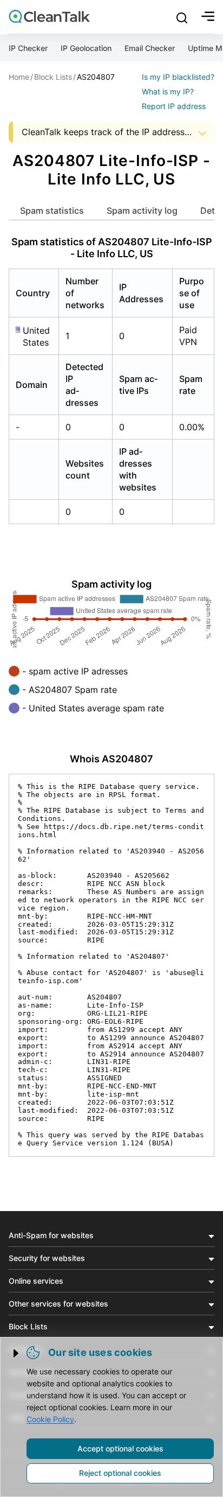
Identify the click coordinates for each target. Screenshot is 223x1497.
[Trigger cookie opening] (16, 1353)
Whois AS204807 (111, 759)
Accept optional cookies (120, 1448)
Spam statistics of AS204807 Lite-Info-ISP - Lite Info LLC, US (111, 247)
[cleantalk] (49, 16)
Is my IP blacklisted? (178, 76)
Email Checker (149, 48)
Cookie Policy (50, 1419)
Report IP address (174, 106)
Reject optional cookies (120, 1472)
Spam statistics (52, 210)
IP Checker (28, 48)
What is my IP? (168, 91)
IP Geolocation (86, 48)
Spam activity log (142, 210)
